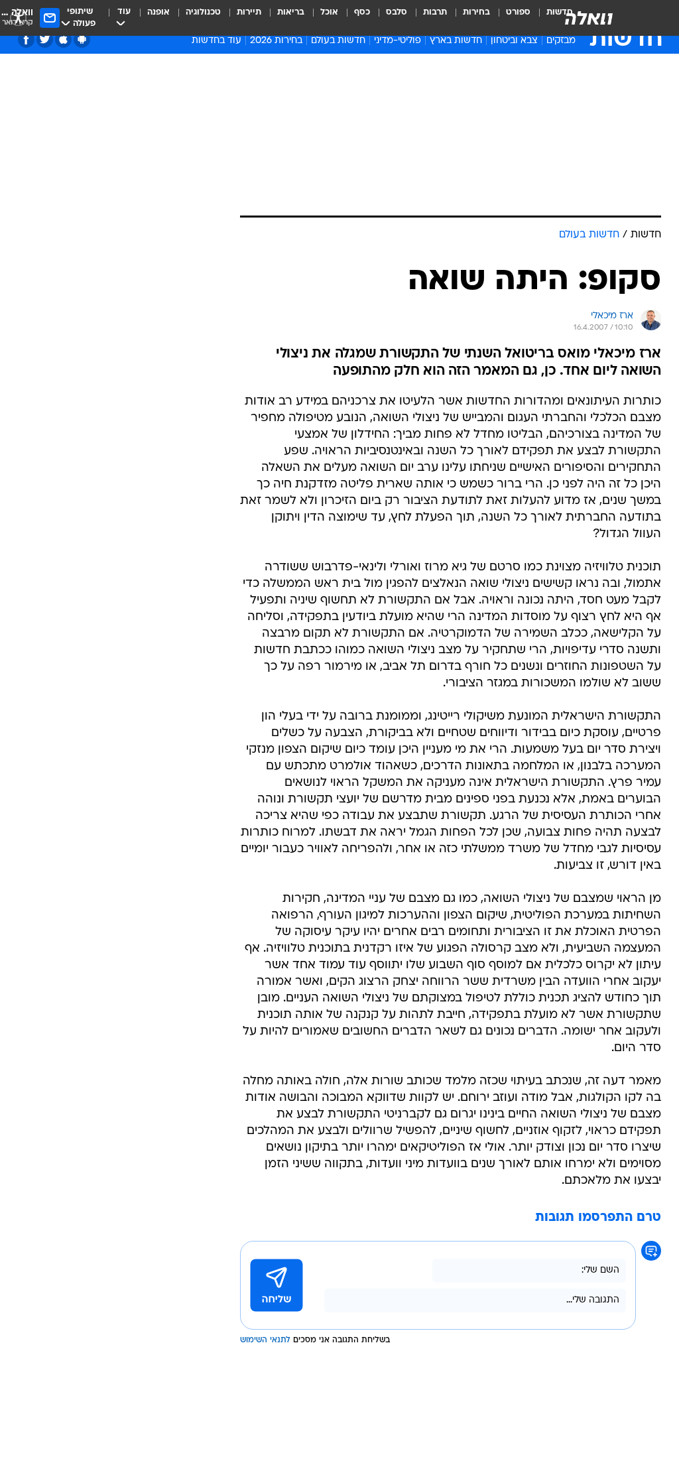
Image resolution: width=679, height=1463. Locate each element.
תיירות (249, 12)
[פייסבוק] (26, 39)
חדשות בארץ (456, 40)
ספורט (518, 12)
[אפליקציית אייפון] (63, 39)
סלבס (396, 12)
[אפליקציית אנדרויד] (82, 39)
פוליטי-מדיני (397, 40)
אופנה (158, 12)
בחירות (476, 12)
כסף (362, 12)
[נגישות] (18, 17)
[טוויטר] (44, 39)
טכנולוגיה (203, 12)
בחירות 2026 (276, 40)
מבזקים (561, 40)
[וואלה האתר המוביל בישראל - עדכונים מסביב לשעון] (589, 18)
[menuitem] (510, 18)
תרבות (435, 12)
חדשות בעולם (338, 40)
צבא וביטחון (514, 40)
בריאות (290, 12)
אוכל (329, 12)
